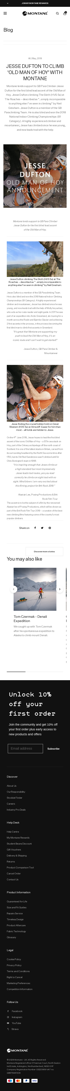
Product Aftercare (16, 925)
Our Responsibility (16, 791)
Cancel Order (14, 873)
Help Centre (13, 831)
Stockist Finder (14, 797)
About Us (11, 785)
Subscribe (53, 748)
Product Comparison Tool (20, 867)
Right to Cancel (14, 977)
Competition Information (19, 989)
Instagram (17, 1017)
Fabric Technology (16, 931)
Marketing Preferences (18, 983)
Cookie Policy (14, 959)
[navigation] (13, 589)
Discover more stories (44, 551)
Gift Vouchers (14, 849)
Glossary (11, 937)
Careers (11, 803)
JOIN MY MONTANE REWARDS (35, 3)
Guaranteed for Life (17, 901)
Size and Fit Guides (16, 907)
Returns (11, 861)
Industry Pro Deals (16, 809)
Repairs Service (15, 913)
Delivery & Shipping (17, 855)
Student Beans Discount (19, 843)
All (29, 58)
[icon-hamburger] (5, 13)
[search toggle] (57, 13)
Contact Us (13, 879)
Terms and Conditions (18, 971)
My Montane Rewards (18, 837)
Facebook (17, 1011)
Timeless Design (15, 919)
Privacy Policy (14, 965)
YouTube (16, 1023)
